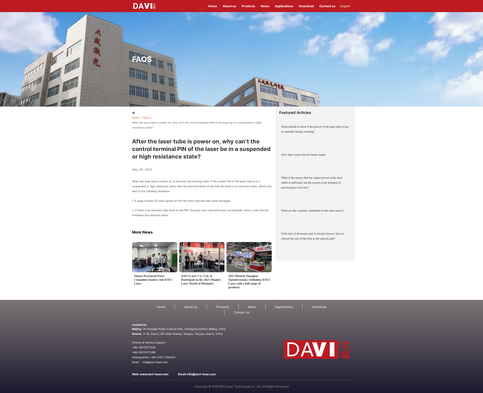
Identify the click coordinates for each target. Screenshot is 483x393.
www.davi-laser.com (154, 374)
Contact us (241, 312)
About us (190, 307)
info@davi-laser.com (201, 374)
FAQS (146, 117)
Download (319, 307)
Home (135, 117)
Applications (284, 307)
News (252, 307)
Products (222, 307)
